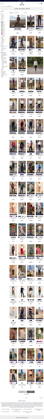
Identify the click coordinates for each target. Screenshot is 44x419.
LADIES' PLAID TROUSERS (5, 411)
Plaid (2, 64)
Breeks (3, 15)
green (4, 25)
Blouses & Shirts (3, 53)
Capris (3, 16)
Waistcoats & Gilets (4, 74)
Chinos (3, 17)
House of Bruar (4, 46)
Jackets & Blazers (3, 57)
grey (3, 26)
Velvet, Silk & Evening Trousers (5, 67)
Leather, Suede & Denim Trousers (4, 62)
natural (4, 28)
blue (3, 23)
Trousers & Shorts (4, 58)
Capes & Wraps (3, 71)
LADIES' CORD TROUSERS (5, 409)
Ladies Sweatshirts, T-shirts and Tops (4, 55)
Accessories (3, 73)
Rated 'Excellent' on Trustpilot (22, 0)
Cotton (3, 41)
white (3, 35)
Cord (2, 65)
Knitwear (2, 56)
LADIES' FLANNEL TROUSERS (27, 409)
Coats (2, 76)
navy (3, 29)
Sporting (2, 75)
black (3, 22)
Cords (3, 18)
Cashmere (3, 39)
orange (4, 30)
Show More (22, 391)
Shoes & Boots (3, 72)
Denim (3, 42)
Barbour (3, 49)
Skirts (2, 70)
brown (4, 24)
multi (3, 27)
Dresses (2, 69)
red (3, 34)
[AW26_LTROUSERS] (35, 65)
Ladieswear (3, 52)
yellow (3, 36)
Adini (2, 47)
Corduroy (3, 40)
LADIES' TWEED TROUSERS (16, 411)
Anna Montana (4, 48)
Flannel (3, 68)
